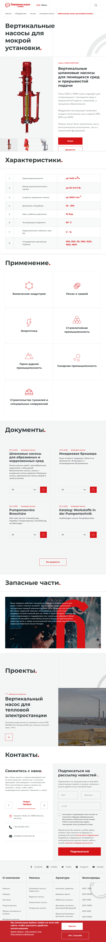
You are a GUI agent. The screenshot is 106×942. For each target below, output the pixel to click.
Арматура (62, 877)
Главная (8, 14)
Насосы (33, 14)
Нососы (34, 877)
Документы (70, 150)
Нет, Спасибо (75, 935)
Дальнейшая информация (22, 934)
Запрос (70, 141)
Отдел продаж (27, 802)
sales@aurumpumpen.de (24, 836)
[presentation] (8, 805)
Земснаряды (91, 877)
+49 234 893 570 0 (21, 827)
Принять (72, 926)
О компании (11, 877)
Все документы (53, 562)
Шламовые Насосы (46, 14)
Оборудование (20, 14)
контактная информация (87, 835)
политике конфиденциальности (79, 843)
